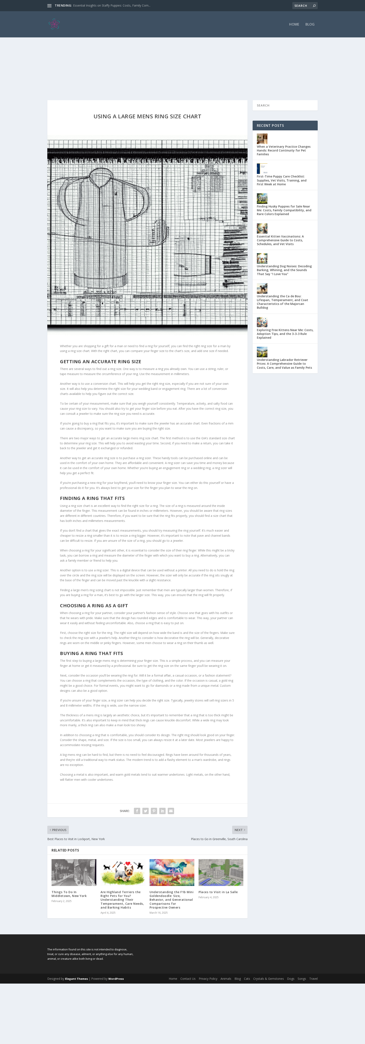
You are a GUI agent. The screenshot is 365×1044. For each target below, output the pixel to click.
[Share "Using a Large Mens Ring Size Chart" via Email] (171, 811)
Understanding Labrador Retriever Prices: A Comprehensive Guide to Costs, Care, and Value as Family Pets (284, 363)
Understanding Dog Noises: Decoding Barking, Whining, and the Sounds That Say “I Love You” (284, 270)
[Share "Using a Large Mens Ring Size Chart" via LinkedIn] (162, 811)
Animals (226, 979)
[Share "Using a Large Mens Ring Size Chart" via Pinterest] (154, 811)
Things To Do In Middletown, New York (69, 894)
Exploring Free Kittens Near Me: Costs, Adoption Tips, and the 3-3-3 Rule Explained (285, 334)
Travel (313, 979)
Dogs (290, 979)
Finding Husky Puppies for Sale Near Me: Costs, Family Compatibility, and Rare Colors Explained (284, 210)
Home (294, 25)
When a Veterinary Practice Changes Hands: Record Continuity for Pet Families (284, 150)
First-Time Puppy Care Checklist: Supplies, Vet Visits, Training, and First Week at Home (281, 180)
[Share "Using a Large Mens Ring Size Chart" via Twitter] (145, 811)
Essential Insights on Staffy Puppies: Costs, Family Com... (111, 5)
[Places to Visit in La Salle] (221, 872)
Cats (247, 979)
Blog (310, 25)
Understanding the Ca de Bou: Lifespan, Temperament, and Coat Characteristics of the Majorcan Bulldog (282, 302)
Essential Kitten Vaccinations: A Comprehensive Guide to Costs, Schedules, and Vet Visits (280, 240)
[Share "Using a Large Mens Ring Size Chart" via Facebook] (137, 811)
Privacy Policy (208, 979)
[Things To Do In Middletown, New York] (74, 872)
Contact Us (188, 979)
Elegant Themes (76, 979)
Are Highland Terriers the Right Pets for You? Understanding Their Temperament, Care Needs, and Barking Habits (122, 899)
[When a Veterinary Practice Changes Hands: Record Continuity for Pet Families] (262, 139)
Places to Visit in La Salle (218, 892)
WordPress (116, 979)
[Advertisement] (182, 60)
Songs (302, 979)
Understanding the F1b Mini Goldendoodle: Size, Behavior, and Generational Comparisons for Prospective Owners (171, 899)
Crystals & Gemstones (268, 979)
